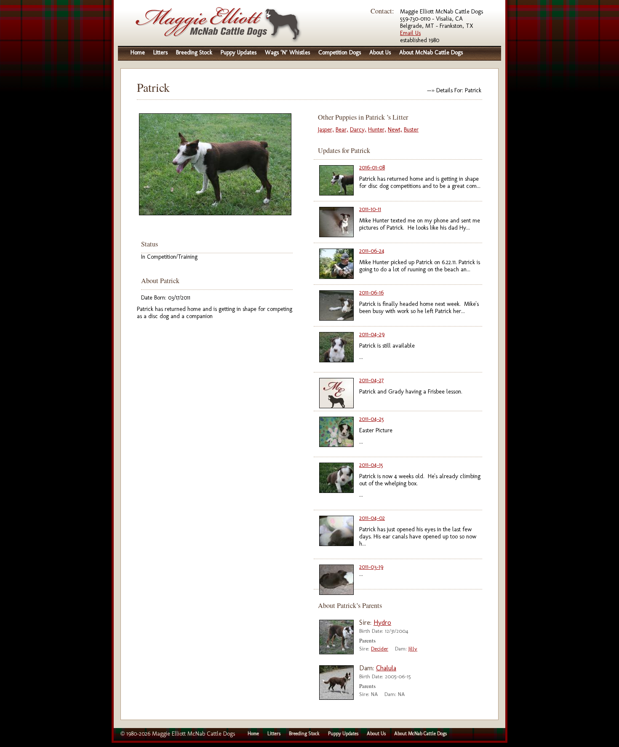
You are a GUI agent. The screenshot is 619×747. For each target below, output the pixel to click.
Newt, (395, 129)
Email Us (410, 33)
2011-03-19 (371, 566)
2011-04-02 (372, 518)
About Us (380, 52)
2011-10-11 (370, 209)
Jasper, (326, 129)
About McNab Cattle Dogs (431, 52)
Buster (411, 129)
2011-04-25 (371, 419)
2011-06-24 (371, 250)
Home (138, 52)
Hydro (382, 622)
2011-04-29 (371, 334)
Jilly (412, 648)
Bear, (342, 129)
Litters (160, 52)
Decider (379, 648)
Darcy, (358, 129)
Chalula (386, 668)
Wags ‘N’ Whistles (287, 52)
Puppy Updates (238, 52)
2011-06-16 (371, 292)
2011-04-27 (371, 380)
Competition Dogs (339, 52)
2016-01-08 (372, 167)
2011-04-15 (371, 465)
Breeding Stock (194, 52)
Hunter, (377, 129)
